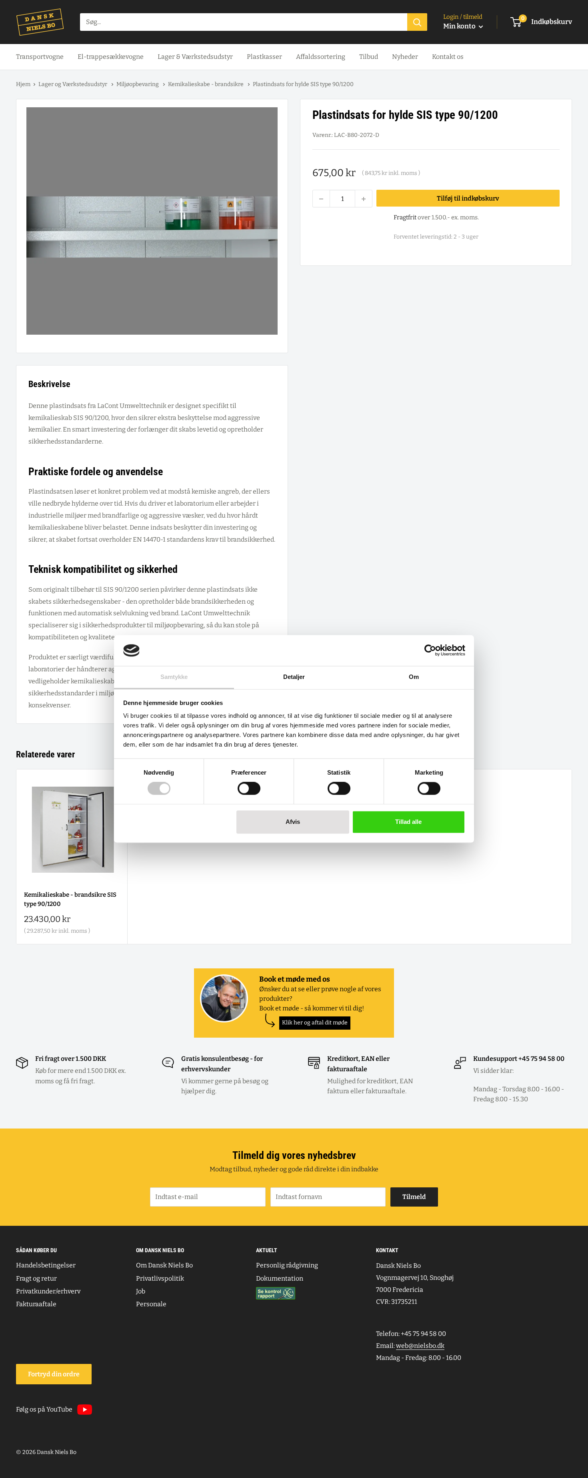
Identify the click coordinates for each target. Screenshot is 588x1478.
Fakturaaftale (36, 1304)
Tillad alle (408, 821)
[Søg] (417, 22)
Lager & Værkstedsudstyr (195, 56)
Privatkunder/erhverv (48, 1291)
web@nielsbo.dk (420, 1345)
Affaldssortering (320, 56)
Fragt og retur (36, 1278)
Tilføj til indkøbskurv (468, 198)
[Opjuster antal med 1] (363, 199)
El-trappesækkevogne (111, 56)
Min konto (460, 26)
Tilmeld (414, 1197)
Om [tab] (414, 676)
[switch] (249, 788)
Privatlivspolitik (160, 1278)
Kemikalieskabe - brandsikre (206, 84)
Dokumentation (279, 1278)
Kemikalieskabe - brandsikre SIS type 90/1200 (70, 899)
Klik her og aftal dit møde (315, 1022)
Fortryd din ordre (54, 1374)
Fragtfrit (405, 217)
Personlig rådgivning (287, 1265)
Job (140, 1291)
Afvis (293, 821)
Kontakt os (448, 56)
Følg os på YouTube (44, 1409)
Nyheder (405, 56)
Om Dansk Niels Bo (164, 1265)
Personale (151, 1304)
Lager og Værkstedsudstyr (73, 84)
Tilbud (368, 56)
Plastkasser (264, 56)
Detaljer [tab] (294, 676)
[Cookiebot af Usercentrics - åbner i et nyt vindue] (430, 651)
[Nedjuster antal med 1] (321, 199)
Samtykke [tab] (174, 676)
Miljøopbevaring (138, 84)
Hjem (23, 84)
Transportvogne (40, 56)
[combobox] (243, 22)
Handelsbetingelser (46, 1265)
